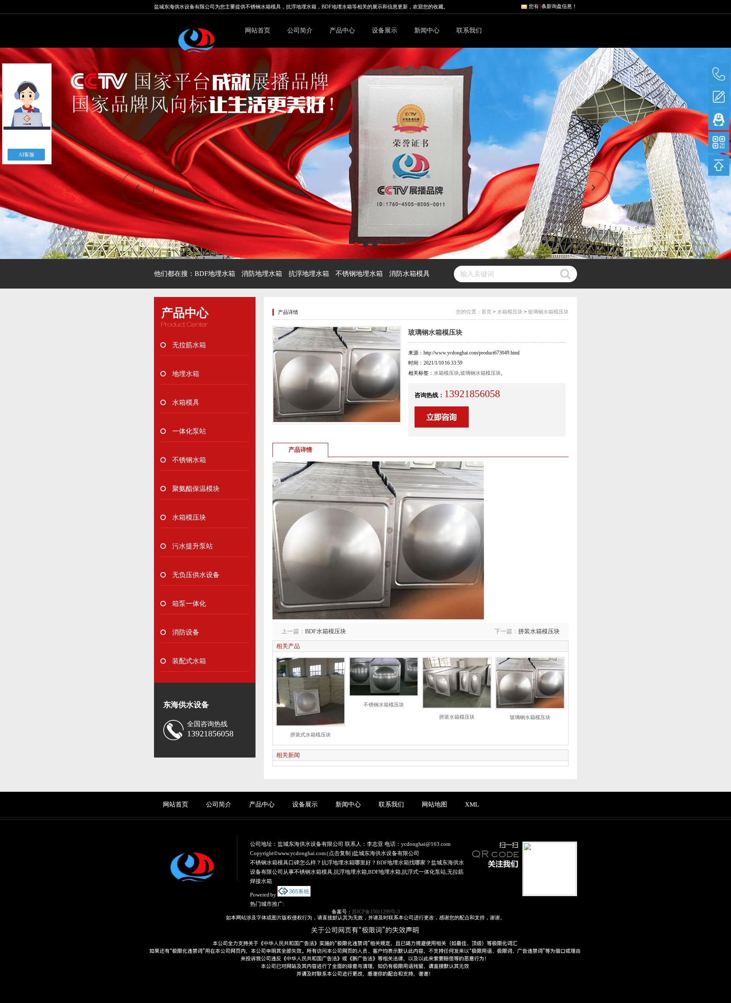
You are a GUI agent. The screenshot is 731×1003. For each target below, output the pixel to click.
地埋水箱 (185, 373)
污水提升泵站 (192, 546)
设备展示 (384, 30)
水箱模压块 (189, 517)
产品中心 (342, 30)
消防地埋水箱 (262, 273)
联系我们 (469, 30)
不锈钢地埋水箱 (359, 273)
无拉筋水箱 (189, 345)
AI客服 (26, 155)
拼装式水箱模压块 (310, 735)
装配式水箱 (189, 661)
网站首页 (257, 30)
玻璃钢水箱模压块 (548, 312)
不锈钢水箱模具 (263, 7)
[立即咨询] (442, 425)
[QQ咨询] (718, 119)
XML (472, 804)
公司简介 (300, 30)
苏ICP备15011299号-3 (376, 912)
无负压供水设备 (196, 574)
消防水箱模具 (409, 273)
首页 (486, 312)
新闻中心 (427, 30)
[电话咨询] (718, 73)
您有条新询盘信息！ (553, 6)
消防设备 (185, 632)
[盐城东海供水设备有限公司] (196, 45)
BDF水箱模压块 (325, 631)
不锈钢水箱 (189, 459)
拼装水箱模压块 (539, 631)
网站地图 (434, 804)
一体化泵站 (189, 431)
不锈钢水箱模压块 (383, 705)
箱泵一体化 (189, 603)
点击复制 (340, 853)
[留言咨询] (718, 96)
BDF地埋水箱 (215, 273)
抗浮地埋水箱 (309, 273)
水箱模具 (185, 402)
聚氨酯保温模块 (196, 488)
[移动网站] (718, 142)
